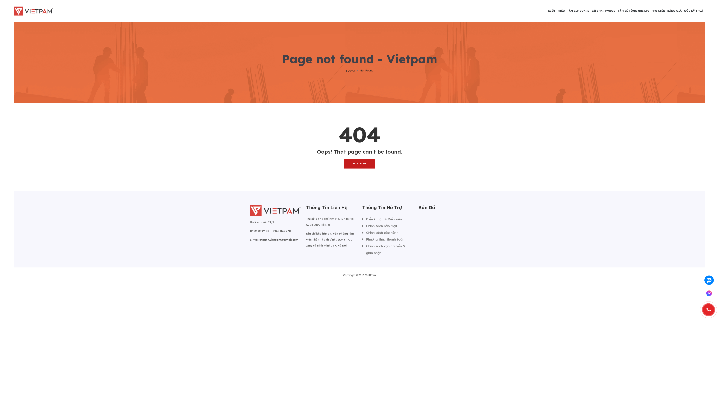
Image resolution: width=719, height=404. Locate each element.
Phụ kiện (658, 11)
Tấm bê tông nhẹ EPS (633, 11)
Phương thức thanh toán (385, 239)
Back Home (359, 163)
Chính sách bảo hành (382, 233)
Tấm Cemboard (578, 11)
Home (350, 71)
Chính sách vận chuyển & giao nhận (385, 249)
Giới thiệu (556, 11)
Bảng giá (674, 11)
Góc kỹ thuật (694, 11)
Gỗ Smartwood (603, 11)
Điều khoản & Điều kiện (384, 219)
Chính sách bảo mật (381, 226)
